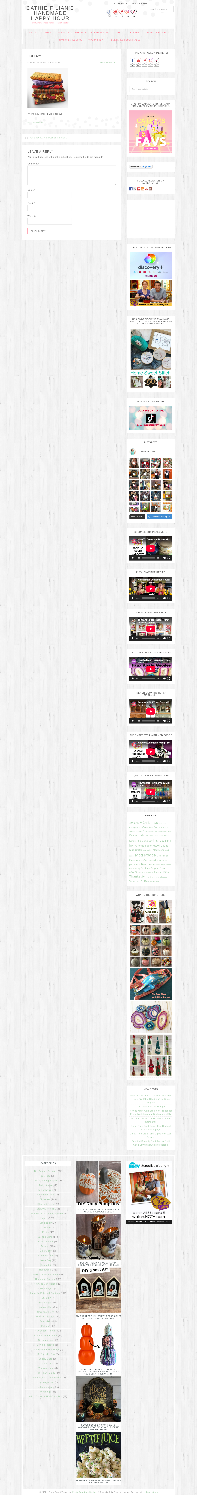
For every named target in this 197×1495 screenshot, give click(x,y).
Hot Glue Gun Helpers (45, 1284)
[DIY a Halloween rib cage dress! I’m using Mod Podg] (167, 474)
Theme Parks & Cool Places (46, 1378)
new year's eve (143, 860)
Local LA (46, 1298)
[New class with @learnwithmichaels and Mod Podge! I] (167, 507)
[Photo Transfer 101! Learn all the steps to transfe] (156, 463)
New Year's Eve (45, 1312)
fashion (143, 835)
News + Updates (45, 1317)
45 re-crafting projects (46, 1180)
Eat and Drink (45, 1237)
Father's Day (46, 1251)
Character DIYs (45, 1195)
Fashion (45, 1246)
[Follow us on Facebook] (131, 188)
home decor (145, 845)
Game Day (147, 841)
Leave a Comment (108, 62)
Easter (133, 835)
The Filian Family (45, 1373)
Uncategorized (46, 1382)
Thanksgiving (139, 876)
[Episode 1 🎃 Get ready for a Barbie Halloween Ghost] (156, 507)
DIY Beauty (46, 1223)
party (132, 864)
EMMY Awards (45, 1241)
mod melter (147, 850)
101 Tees (46, 1176)
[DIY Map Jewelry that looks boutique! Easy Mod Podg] (145, 474)
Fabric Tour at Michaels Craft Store (48, 138)
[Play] (132, 558)
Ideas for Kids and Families (45, 1293)
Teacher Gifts (161, 872)
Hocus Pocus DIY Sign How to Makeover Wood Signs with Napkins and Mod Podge (98, 1427)
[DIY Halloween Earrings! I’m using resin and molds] (134, 507)
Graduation (46, 1265)
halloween (162, 840)
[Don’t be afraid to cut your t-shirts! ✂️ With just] (134, 485)
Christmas (150, 822)
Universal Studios (158, 877)
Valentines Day (46, 1387)
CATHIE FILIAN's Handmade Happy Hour (50, 13)
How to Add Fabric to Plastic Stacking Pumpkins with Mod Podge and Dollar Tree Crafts (98, 1371)
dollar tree (167, 831)
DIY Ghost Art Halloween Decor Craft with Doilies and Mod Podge (98, 1317)
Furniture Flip (45, 1256)
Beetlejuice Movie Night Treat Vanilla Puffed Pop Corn (98, 1481)
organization (155, 860)
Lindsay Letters (150, 1492)
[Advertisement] (150, 219)
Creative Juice (151, 827)
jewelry (157, 845)
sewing (133, 872)
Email (31, 203)
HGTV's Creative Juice (45, 1274)
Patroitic (45, 1326)
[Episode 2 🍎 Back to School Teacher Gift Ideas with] (167, 496)
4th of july (135, 822)
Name (31, 190)
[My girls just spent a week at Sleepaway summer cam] (167, 485)
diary (45, 1218)
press (138, 864)
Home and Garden (45, 1279)
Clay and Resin (45, 1204)
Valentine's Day (139, 881)
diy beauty (159, 831)
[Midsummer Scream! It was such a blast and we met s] (145, 463)
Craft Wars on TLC (46, 1209)
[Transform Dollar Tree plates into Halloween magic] (156, 474)
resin (163, 864)
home (133, 845)
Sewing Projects (45, 1345)
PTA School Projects (46, 1331)
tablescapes (148, 872)
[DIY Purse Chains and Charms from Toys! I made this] (145, 507)
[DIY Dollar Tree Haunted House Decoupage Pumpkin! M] (134, 474)
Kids (165, 845)
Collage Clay (135, 827)
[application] (150, 548)
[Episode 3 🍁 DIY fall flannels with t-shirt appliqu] (145, 496)
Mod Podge (145, 855)
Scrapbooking (45, 1340)
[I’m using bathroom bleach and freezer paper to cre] (156, 496)
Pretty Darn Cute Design (84, 1492)
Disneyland (148, 831)
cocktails (162, 823)
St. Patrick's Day (46, 1354)
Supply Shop (46, 1359)
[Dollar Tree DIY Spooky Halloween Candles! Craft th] (156, 485)
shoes (140, 872)
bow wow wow (45, 1190)
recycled (157, 864)
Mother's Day (46, 1307)
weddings (154, 881)
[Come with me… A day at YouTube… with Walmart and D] (134, 463)
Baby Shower (46, 1185)
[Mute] (164, 558)
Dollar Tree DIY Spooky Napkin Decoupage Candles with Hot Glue (98, 1264)
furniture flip (135, 841)
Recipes (147, 864)
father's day (153, 835)
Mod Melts (159, 850)
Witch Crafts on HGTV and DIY (45, 1396)
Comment (33, 164)
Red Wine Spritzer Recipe (151, 1107)
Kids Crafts (135, 850)
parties (164, 860)
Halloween (45, 1270)
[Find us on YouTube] (146, 188)
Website (31, 216)
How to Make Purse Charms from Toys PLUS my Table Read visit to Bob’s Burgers (150, 1099)
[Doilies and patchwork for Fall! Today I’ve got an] (145, 485)
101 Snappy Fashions (45, 1171)
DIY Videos (45, 1227)
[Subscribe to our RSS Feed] (142, 188)
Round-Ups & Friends (45, 1335)
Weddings (45, 1392)
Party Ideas (46, 1321)
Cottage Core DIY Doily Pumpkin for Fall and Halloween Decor (98, 1210)
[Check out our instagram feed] (150, 188)
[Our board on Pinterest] (138, 188)
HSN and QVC (45, 1288)
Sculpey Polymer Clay (153, 868)
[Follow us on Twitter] (134, 188)
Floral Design (164, 835)
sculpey (136, 868)
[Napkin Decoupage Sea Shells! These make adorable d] (167, 463)
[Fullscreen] (168, 558)
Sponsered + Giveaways (46, 1349)
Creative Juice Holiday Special (46, 1213)
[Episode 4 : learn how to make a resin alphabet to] (134, 496)
